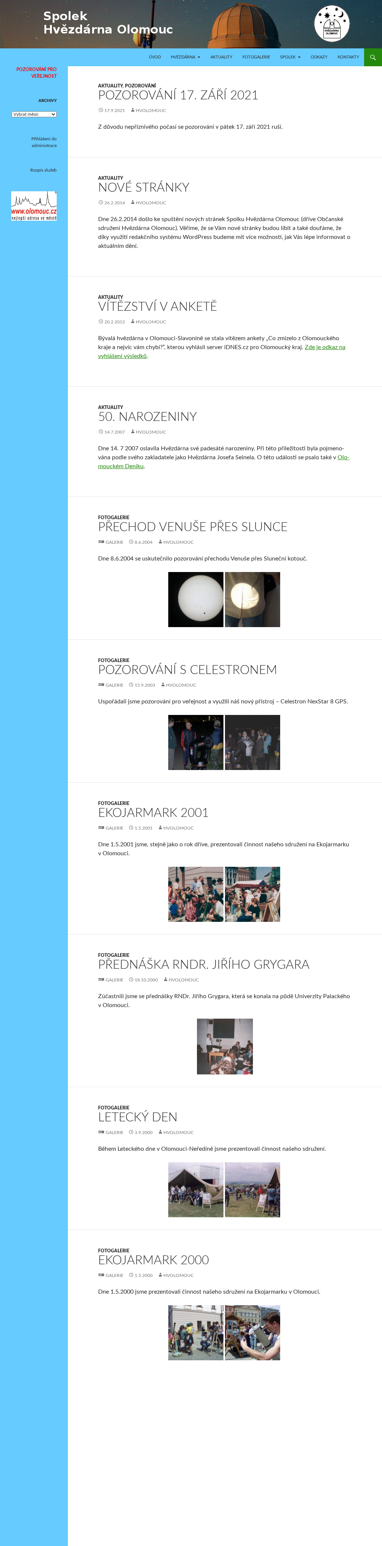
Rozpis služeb (43, 170)
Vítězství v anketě (157, 307)
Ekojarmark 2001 (153, 813)
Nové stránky (144, 188)
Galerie (114, 542)
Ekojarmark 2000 (153, 1260)
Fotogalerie (256, 57)
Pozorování (140, 86)
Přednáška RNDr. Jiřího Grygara (204, 965)
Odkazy (319, 57)
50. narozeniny (147, 417)
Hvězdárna (183, 57)
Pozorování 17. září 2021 (178, 95)
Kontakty (348, 57)
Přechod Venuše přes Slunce (193, 527)
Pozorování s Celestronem (187, 670)
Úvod (155, 57)
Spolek (287, 57)
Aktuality (221, 57)
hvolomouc (151, 110)
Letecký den (138, 1117)
